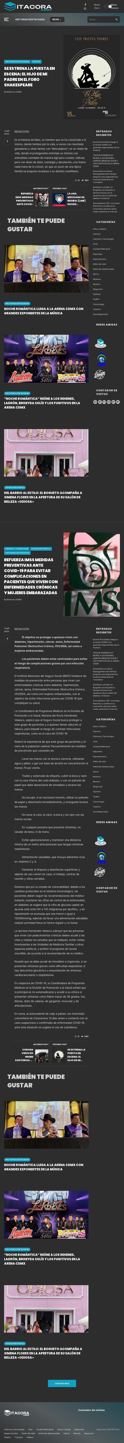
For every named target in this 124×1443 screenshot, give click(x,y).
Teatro (36, 61)
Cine (95, 244)
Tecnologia (98, 304)
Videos (29, 1437)
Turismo (97, 309)
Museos (97, 279)
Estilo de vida (99, 264)
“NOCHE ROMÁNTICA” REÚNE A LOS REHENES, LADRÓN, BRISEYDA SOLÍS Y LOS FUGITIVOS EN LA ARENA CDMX (42, 403)
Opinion (97, 294)
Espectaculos (99, 259)
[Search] (116, 19)
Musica (96, 284)
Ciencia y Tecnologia (103, 239)
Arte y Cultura (99, 229)
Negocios (98, 289)
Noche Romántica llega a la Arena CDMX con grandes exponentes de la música (43, 311)
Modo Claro (97, 6)
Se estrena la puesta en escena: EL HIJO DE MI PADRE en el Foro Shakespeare (76, 1055)
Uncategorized (100, 314)
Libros (96, 274)
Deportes (97, 254)
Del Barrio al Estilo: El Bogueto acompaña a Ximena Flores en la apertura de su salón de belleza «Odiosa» (43, 497)
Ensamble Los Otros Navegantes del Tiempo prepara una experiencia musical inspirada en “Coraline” (105, 177)
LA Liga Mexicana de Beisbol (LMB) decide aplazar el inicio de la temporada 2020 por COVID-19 (76, 199)
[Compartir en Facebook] (7, 141)
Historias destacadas (30, 19)
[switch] (106, 6)
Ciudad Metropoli (14, 487)
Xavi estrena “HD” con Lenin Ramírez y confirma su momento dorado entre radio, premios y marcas (106, 207)
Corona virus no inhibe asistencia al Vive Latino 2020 (24, 1055)
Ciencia (97, 234)
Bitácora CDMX (12, 92)
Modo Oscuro (114, 6)
